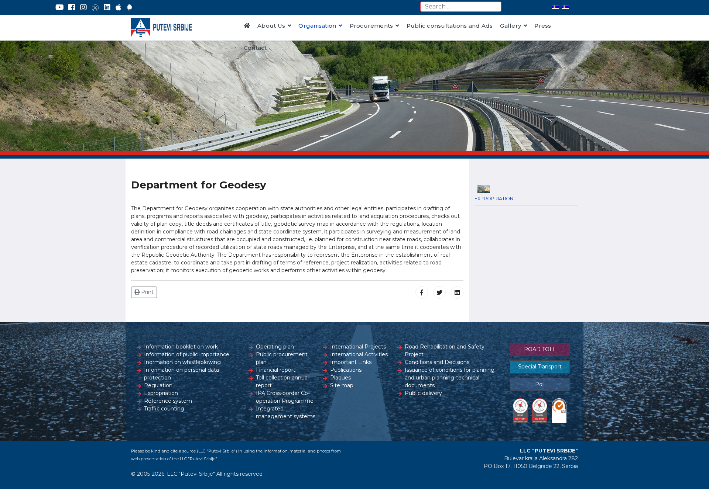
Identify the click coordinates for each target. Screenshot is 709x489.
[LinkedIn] (107, 7)
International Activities (359, 354)
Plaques (340, 377)
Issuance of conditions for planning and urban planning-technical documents (449, 378)
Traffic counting (164, 408)
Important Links (350, 362)
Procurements (371, 25)
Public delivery (423, 393)
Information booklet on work (181, 346)
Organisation (317, 25)
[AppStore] (118, 7)
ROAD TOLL (540, 349)
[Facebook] (71, 7)
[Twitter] (95, 7)
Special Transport (540, 366)
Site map (341, 385)
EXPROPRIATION (494, 198)
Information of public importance (186, 354)
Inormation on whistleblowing (182, 362)
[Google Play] (129, 7)
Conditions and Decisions (437, 362)
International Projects (358, 346)
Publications (346, 370)
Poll (540, 384)
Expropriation (161, 393)
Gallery (510, 25)
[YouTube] (59, 7)
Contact (255, 47)
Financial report (275, 370)
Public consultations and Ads (450, 25)
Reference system (168, 401)
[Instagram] (83, 7)
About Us (271, 25)
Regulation (158, 385)
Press (542, 25)
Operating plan (275, 346)
